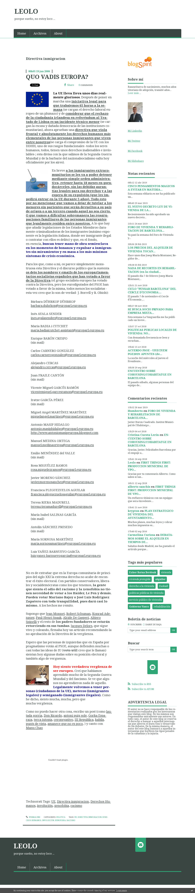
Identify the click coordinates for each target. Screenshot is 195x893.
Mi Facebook (135, 151)
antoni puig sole (75, 715)
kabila (99, 719)
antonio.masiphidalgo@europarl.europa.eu (62, 428)
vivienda (166, 572)
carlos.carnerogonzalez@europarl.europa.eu (63, 355)
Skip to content (10, 2)
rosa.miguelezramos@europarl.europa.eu (61, 469)
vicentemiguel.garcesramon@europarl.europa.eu (67, 392)
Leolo (132, 462)
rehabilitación (162, 606)
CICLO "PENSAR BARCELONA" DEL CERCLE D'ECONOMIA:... (152, 290)
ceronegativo (63, 719)
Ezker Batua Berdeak (142, 572)
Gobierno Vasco (139, 606)
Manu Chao (34, 728)
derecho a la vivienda (141, 586)
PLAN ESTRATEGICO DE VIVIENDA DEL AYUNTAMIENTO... (150, 514)
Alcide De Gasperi (76, 617)
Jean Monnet (55, 613)
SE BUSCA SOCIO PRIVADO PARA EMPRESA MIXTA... (150, 311)
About (58, 33)
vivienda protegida (139, 579)
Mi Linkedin (135, 131)
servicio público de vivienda (145, 599)
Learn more (121, 890)
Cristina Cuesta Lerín (143, 435)
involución (45, 805)
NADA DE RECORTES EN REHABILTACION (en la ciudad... (152, 269)
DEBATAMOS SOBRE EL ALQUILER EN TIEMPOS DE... (150, 538)
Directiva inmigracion (73, 801)
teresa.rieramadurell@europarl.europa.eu (61, 506)
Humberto (135, 411)
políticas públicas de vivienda (146, 593)
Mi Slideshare (136, 161)
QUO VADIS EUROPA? (57, 77)
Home (21, 33)
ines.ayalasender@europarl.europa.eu (58, 318)
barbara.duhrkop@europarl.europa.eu (59, 305)
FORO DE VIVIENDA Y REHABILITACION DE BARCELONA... (151, 228)
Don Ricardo (53, 715)
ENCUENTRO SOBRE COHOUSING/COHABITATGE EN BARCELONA (149, 374)
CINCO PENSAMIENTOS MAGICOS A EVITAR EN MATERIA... (151, 187)
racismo (76, 805)
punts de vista (36, 723)
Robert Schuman (78, 613)
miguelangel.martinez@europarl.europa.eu (62, 416)
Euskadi (163, 586)
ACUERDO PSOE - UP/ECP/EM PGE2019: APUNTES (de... (147, 352)
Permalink (34, 817)
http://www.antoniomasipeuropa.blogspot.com (64, 432)
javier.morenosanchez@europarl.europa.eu (62, 482)
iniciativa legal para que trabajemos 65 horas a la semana (79, 105)
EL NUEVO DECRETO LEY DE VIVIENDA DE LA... (150, 208)
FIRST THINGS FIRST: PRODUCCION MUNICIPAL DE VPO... (149, 466)
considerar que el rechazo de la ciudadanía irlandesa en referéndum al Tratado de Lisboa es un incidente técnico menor (67, 117)
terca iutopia (43, 719)
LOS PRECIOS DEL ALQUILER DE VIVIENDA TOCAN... (150, 249)
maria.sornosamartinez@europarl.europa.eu (63, 543)
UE (53, 801)
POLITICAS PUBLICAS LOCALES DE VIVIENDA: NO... (152, 331)
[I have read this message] (192, 890)
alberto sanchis (139, 486)
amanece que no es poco (65, 723)
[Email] (152, 667)
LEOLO (26, 11)
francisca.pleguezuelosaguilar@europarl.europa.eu (68, 494)
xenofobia (61, 805)
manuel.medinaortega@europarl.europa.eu (62, 445)
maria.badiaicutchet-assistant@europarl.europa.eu (67, 330)
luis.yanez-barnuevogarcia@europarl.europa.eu (66, 555)
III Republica (84, 719)
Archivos (40, 33)
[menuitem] (22, 33)
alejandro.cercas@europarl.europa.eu (58, 367)
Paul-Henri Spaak (49, 617)
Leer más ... (134, 93)
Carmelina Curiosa (141, 535)
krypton (133, 511)
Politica (60, 817)
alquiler (160, 579)
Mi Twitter (134, 141)
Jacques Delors (81, 626)
